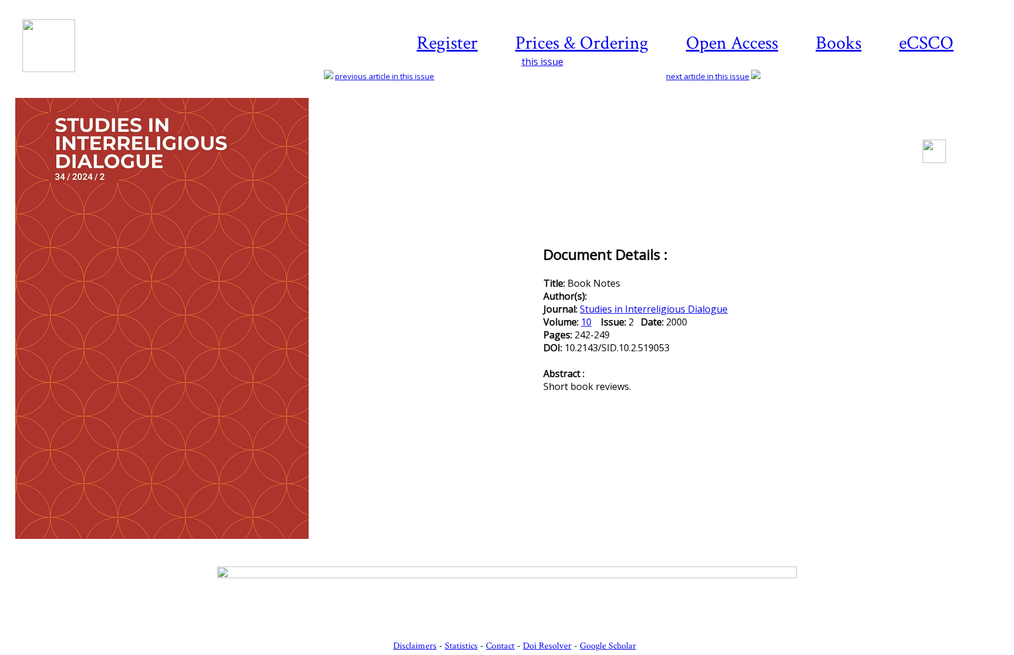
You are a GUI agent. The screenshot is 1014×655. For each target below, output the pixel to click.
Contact (500, 646)
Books (838, 43)
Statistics (461, 646)
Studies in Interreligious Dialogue (654, 309)
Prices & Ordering (581, 43)
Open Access (732, 43)
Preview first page (278, 545)
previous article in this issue (384, 76)
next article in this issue (707, 76)
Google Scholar (608, 646)
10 (586, 321)
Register (447, 43)
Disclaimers (415, 646)
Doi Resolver (547, 646)
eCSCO (926, 43)
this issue (542, 61)
